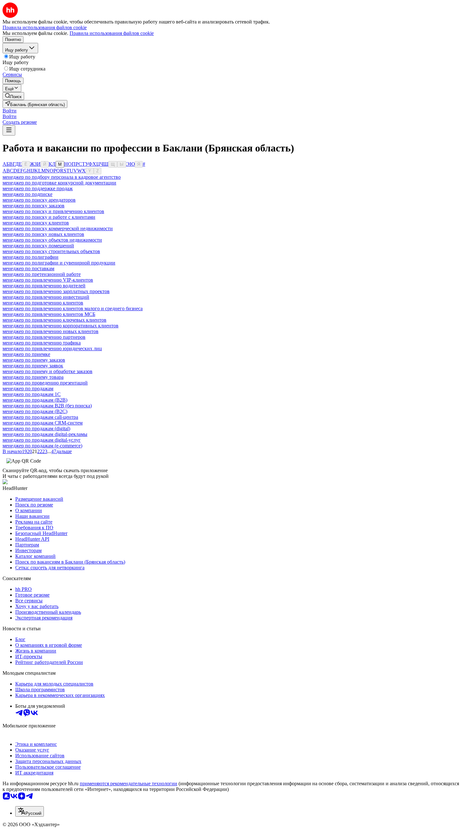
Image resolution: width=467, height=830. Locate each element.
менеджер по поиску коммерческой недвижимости (58, 228)
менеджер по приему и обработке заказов (47, 371)
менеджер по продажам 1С (32, 394)
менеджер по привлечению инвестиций (46, 297)
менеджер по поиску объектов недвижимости (52, 240)
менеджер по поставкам (28, 268)
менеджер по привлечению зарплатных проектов (56, 291)
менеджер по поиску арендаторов (39, 200)
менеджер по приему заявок (33, 365)
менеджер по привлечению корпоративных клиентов (60, 325)
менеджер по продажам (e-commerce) (42, 445)
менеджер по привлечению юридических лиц (52, 348)
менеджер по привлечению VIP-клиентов (48, 280)
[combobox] (29, 811)
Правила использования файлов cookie (112, 33)
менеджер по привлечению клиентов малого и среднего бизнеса (73, 308)
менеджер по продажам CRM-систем (43, 422)
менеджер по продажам (28, 388)
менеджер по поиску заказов (33, 205)
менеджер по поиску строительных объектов (51, 251)
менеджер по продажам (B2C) (35, 411)
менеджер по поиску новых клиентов (43, 234)
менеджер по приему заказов (34, 360)
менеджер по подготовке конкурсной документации (59, 182)
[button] (10, 110)
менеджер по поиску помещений (38, 245)
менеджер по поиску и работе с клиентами (49, 217)
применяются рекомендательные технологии (128, 783)
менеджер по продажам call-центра (40, 417)
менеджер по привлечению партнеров (44, 337)
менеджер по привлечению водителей (44, 285)
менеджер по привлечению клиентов (43, 302)
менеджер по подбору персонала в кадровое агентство (62, 177)
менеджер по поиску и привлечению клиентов (53, 211)
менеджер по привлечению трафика (42, 342)
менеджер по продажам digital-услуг (42, 440)
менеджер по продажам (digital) (36, 428)
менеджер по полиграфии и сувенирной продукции (59, 262)
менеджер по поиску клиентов (36, 222)
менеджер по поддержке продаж (38, 188)
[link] (13, 96)
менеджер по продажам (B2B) (35, 400)
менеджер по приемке (26, 354)
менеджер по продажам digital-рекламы (45, 434)
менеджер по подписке (27, 194)
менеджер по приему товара (33, 377)
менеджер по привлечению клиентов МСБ (49, 314)
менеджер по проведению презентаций (45, 382)
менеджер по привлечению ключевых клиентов (54, 320)
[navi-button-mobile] (9, 130)
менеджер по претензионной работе (42, 274)
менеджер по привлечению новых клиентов (50, 331)
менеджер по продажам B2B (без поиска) (47, 405)
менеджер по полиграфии (30, 257)
